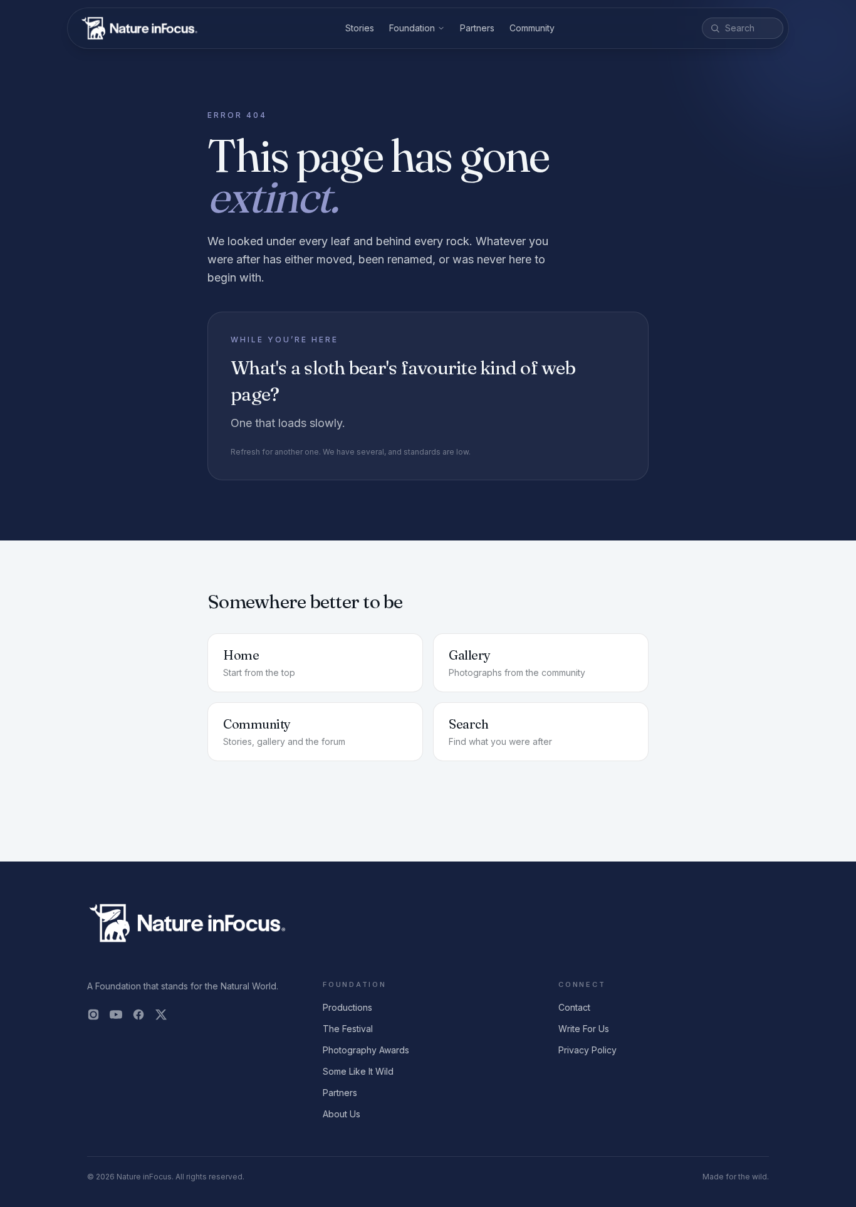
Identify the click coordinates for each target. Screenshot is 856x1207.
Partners (477, 28)
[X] (161, 1014)
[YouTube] (116, 1014)
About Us (341, 1114)
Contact (574, 1007)
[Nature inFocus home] (139, 28)
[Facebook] (138, 1014)
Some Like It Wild (358, 1071)
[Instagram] (93, 1014)
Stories (359, 28)
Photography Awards (366, 1050)
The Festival (348, 1028)
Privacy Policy (587, 1050)
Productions (347, 1007)
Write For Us (583, 1028)
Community (532, 28)
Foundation (412, 28)
